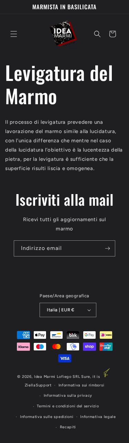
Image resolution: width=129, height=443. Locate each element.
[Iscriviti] (107, 248)
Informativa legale (98, 417)
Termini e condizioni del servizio (68, 406)
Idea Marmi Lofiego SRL (57, 376)
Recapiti (68, 427)
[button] (13, 33)
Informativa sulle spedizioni (47, 417)
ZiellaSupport (38, 385)
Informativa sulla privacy (68, 395)
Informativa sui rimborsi (81, 385)
